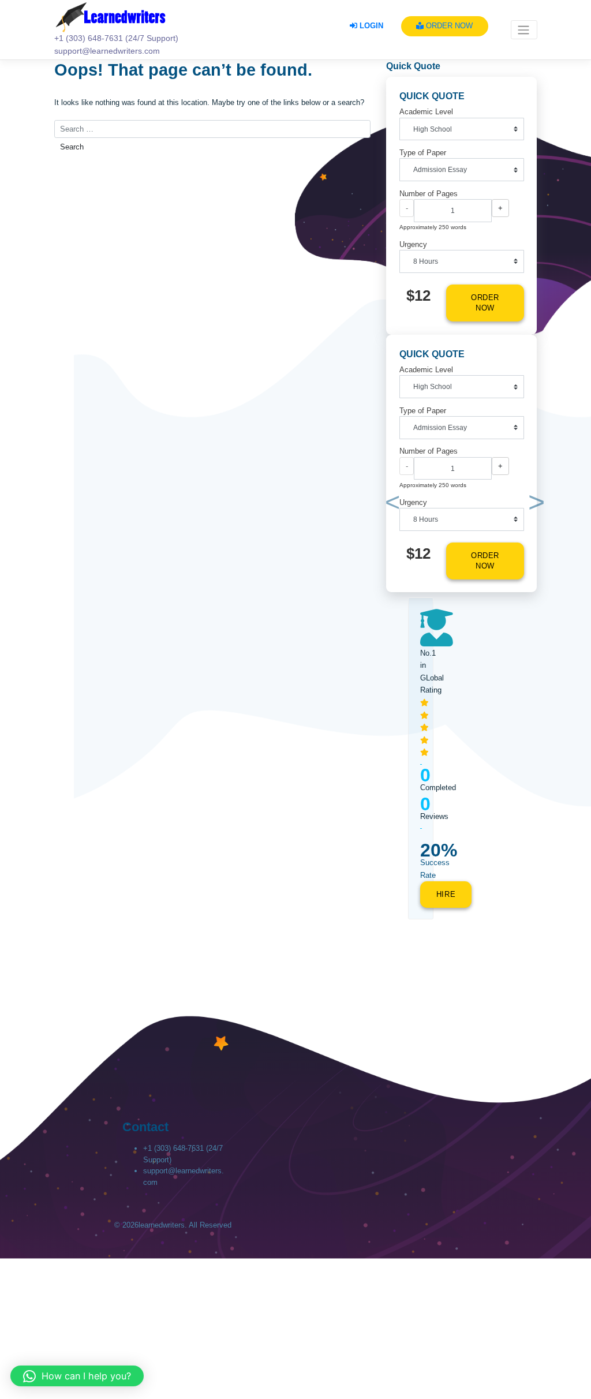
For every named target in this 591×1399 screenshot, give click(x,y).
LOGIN (370, 25)
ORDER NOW (448, 25)
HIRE (446, 895)
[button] (390, 504)
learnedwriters (162, 1225)
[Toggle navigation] (524, 29)
